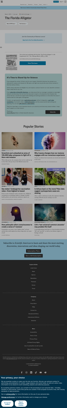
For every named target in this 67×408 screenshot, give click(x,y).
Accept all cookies (7, 403)
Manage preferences (8, 397)
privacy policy (10, 394)
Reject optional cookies (20, 403)
